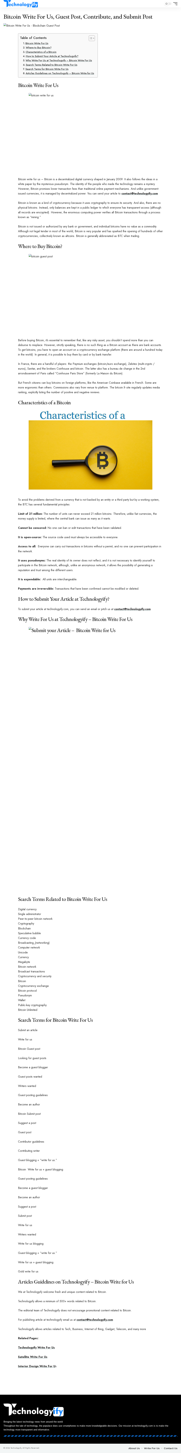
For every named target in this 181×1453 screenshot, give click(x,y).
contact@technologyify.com (139, 193)
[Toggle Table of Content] (90, 38)
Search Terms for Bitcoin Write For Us (46, 69)
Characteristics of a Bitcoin (41, 52)
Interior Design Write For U (36, 1366)
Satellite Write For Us (32, 1357)
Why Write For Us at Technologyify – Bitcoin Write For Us (59, 60)
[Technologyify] (21, 3)
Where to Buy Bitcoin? (38, 47)
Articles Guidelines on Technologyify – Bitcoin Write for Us (60, 73)
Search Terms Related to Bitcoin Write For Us (51, 65)
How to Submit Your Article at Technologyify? (52, 56)
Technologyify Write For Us (36, 1348)
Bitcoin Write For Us (36, 43)
